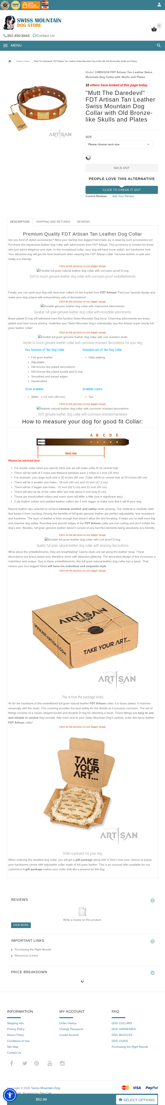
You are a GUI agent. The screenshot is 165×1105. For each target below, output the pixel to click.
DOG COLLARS (122, 1023)
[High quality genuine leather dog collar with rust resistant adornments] (82, 306)
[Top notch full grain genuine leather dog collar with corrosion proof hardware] (83, 408)
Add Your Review (123, 196)
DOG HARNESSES (124, 1029)
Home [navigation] (9, 61)
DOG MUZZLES (122, 1034)
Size (89, 136)
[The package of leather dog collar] (82, 632)
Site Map (12, 1046)
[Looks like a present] (82, 789)
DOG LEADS (120, 1041)
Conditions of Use (18, 1041)
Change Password (71, 1029)
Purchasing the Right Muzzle (33, 949)
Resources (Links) (26, 955)
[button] (158, 45)
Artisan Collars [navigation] (23, 61)
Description (19, 221)
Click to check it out (122, 189)
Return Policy (15, 1034)
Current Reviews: (96, 196)
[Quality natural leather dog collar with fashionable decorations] (82, 539)
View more (21, 925)
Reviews (83, 221)
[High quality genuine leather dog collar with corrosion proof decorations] (82, 336)
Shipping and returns (53, 221)
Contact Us (46, 36)
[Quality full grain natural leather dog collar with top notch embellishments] (83, 270)
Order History (67, 1023)
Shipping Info (15, 1023)
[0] (154, 31)
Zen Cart (45, 1093)
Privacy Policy (16, 1029)
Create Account (69, 1034)
